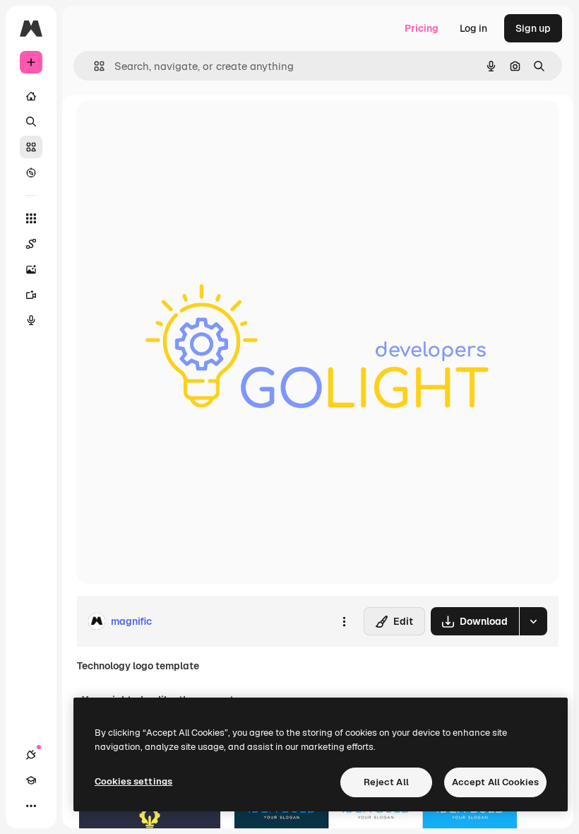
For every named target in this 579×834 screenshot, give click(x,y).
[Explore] (31, 172)
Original (166, 127)
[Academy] (31, 780)
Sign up (533, 28)
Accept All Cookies (495, 782)
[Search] (31, 121)
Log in (473, 28)
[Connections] (31, 755)
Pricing (421, 28)
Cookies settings (133, 781)
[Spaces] (31, 244)
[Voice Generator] (31, 320)
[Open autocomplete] (93, 66)
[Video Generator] (31, 294)
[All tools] (31, 218)
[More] (31, 805)
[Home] (31, 96)
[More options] (344, 621)
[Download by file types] (533, 621)
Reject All (386, 782)
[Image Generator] (31, 269)
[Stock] (31, 147)
